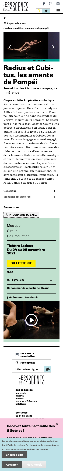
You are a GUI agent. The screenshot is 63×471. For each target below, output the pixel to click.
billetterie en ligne (27, 369)
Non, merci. (34, 464)
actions (20, 398)
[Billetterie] (46, 11)
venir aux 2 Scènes (26, 401)
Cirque (12, 231)
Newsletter (58, 3)
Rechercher (28, 362)
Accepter (12, 464)
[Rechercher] (39, 11)
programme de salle (23, 215)
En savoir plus (14, 454)
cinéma (20, 395)
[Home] (15, 3)
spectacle (21, 393)
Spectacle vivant (17, 23)
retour (5, 17)
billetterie (21, 404)
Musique (13, 225)
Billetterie (21, 263)
